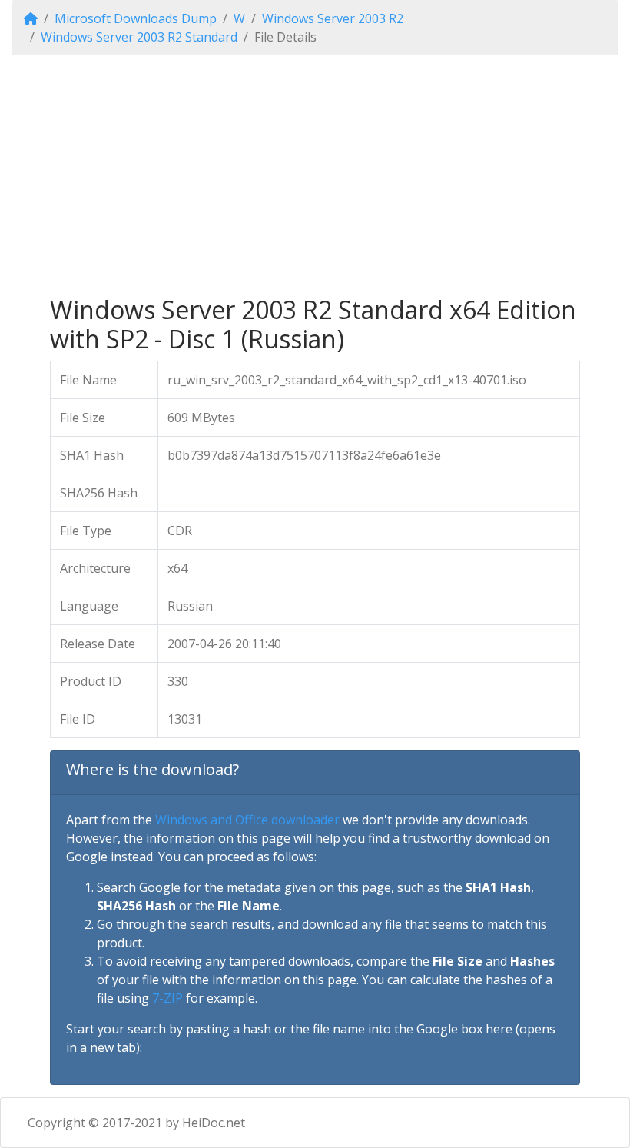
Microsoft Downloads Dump (136, 18)
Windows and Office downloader (247, 819)
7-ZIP (167, 998)
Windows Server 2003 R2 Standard (139, 36)
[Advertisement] (315, 175)
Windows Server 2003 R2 (332, 18)
